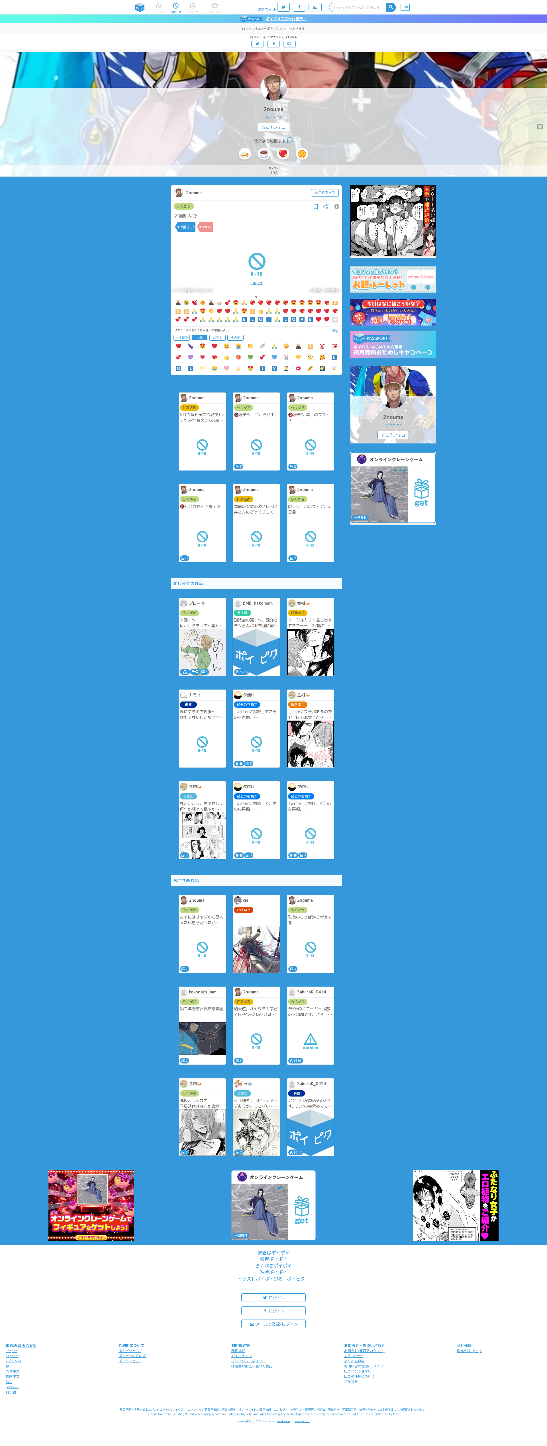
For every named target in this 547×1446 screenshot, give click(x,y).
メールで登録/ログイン (276, 1324)
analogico (283, 1421)
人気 (200, 337)
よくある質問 (354, 1361)
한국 (9, 1366)
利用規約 (238, 1350)
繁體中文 (12, 1376)
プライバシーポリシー (248, 1361)
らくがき (183, 206)
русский (12, 1386)
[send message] (290, 141)
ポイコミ (351, 1381)
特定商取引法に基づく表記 (251, 1366)
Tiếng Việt (14, 1361)
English (11, 1350)
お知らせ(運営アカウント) (364, 1350)
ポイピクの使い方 (132, 1355)
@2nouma (273, 117)
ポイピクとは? (130, 1350)
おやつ (217, 337)
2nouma (273, 109)
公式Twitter (353, 1355)
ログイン (276, 1297)
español (12, 1355)
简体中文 (12, 1371)
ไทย (9, 1381)
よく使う (181, 337)
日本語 (11, 1392)
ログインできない (358, 1371)
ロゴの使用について (359, 1376)
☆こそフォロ (273, 127)
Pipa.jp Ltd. (302, 1421)
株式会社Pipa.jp (469, 1350)
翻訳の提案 (27, 1345)
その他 (235, 337)
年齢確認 (256, 283)
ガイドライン (241, 1355)
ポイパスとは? (130, 1361)
